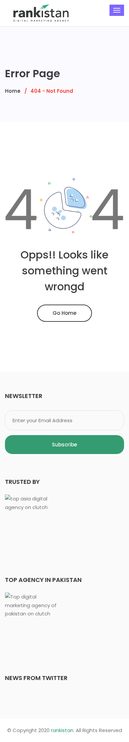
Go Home (64, 313)
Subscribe (64, 444)
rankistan (62, 730)
